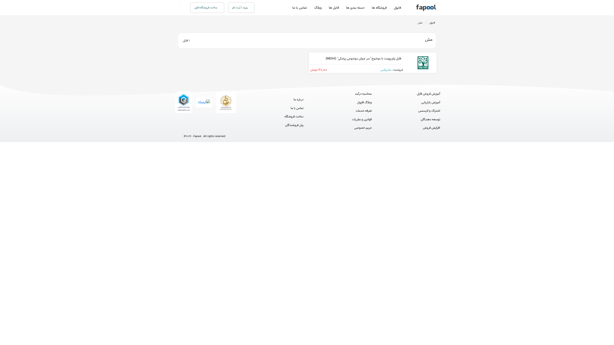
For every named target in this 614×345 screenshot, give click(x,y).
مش (420, 23)
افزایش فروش (431, 128)
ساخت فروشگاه (293, 116)
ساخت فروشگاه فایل (206, 7)
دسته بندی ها (355, 7)
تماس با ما (299, 7)
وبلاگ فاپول (364, 102)
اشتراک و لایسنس (429, 111)
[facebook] (187, 128)
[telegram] (196, 128)
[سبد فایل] (176, 7)
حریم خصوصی (363, 128)
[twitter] (213, 128)
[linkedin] (222, 128)
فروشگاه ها (379, 7)
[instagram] (204, 128)
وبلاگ (318, 7)
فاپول (397, 7)
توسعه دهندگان (430, 119)
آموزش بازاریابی (430, 102)
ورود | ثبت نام (240, 7)
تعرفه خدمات (364, 111)
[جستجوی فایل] (182, 7)
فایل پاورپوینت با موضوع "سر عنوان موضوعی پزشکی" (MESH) (364, 58)
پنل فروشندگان (294, 125)
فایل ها (334, 7)
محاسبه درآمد (363, 94)
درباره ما (298, 99)
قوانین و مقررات (362, 119)
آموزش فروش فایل (428, 94)
